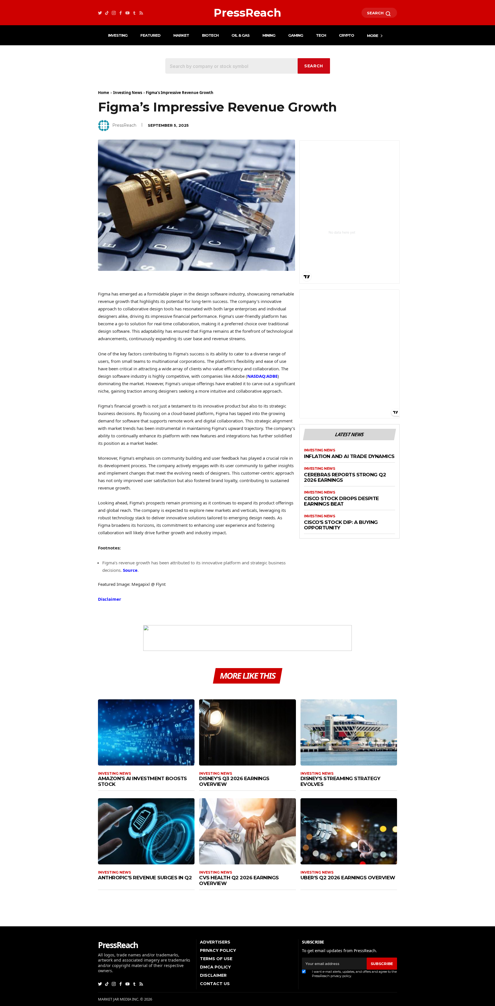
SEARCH (376, 13)
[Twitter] (100, 12)
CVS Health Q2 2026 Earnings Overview (239, 880)
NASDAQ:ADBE (262, 376)
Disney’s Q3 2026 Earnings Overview (234, 781)
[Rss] (141, 12)
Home (103, 92)
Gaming (295, 35)
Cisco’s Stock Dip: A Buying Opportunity (341, 525)
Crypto (346, 35)
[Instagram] (114, 12)
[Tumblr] (134, 12)
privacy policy (341, 976)
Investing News (127, 92)
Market (181, 35)
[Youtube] (127, 12)
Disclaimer (109, 599)
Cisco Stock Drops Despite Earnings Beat (341, 501)
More (372, 35)
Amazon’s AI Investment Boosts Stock (142, 781)
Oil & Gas (240, 35)
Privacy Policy (218, 950)
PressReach (124, 125)
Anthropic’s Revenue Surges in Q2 (145, 877)
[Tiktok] (107, 12)
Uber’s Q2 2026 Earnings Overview (347, 877)
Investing (117, 35)
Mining (268, 35)
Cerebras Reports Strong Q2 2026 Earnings (345, 477)
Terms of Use (216, 958)
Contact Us (215, 983)
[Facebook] (121, 12)
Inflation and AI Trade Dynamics (349, 456)
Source (130, 570)
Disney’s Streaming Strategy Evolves (340, 781)
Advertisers (215, 942)
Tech (321, 35)
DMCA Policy (215, 967)
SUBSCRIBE (382, 963)
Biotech (210, 35)
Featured (150, 35)
